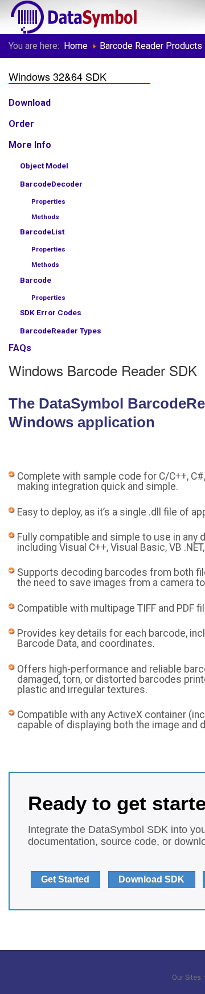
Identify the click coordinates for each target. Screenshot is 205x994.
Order (21, 123)
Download (30, 102)
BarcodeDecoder (51, 183)
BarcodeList (42, 231)
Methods (45, 217)
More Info (30, 144)
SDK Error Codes (50, 312)
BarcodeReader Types (60, 330)
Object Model (44, 165)
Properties (48, 201)
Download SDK (151, 879)
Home (76, 45)
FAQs (20, 348)
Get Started (65, 879)
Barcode (35, 279)
